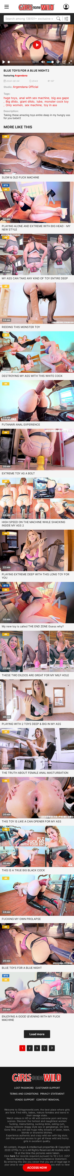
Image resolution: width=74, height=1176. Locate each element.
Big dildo (12, 101)
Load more (37, 1034)
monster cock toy (57, 101)
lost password (24, 1087)
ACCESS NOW (37, 1167)
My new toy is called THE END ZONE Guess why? (33, 626)
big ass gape (60, 98)
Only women (14, 105)
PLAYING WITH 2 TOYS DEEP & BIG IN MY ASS (31, 724)
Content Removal (47, 1099)
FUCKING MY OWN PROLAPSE (21, 919)
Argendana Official (25, 87)
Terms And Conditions (24, 1093)
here (12, 1156)
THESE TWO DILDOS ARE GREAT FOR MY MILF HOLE (35, 675)
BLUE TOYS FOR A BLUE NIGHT (22, 968)
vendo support (24, 1099)
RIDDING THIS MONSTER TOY (21, 327)
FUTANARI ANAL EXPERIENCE (21, 424)
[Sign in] (66, 6)
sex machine (33, 105)
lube (39, 101)
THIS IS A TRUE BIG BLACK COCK (23, 870)
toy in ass (50, 105)
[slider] (19, 62)
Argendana (21, 75)
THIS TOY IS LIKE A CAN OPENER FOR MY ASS (31, 821)
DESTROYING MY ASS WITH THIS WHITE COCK (32, 376)
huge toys (10, 98)
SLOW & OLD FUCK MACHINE (20, 177)
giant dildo (27, 101)
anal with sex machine (34, 98)
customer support (47, 1087)
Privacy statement (52, 1093)
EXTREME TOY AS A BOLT (18, 473)
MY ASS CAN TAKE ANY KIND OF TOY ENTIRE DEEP (35, 278)
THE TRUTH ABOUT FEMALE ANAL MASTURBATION (35, 772)
